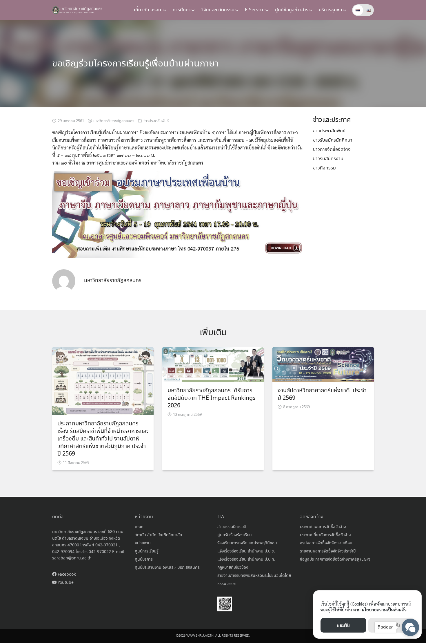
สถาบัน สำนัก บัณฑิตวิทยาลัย (158, 535)
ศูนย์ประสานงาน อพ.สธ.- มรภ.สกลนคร (167, 567)
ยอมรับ (343, 625)
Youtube (65, 583)
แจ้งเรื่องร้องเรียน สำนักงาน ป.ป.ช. (246, 551)
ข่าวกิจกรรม (324, 168)
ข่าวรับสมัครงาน (328, 159)
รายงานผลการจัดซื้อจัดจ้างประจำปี (328, 551)
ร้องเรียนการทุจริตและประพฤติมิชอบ (247, 543)
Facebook (66, 574)
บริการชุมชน (330, 10)
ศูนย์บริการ (144, 559)
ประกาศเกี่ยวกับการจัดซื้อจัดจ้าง (325, 535)
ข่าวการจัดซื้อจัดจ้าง (332, 149)
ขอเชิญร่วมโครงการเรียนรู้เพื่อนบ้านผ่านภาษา (135, 64)
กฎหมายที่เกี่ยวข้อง (232, 567)
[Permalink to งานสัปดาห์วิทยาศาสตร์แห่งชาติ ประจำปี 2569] (323, 364)
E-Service (255, 10)
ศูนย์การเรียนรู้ (147, 551)
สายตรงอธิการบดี (231, 527)
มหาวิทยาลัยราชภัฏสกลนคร (113, 121)
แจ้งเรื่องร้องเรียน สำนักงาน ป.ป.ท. (246, 559)
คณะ (139, 527)
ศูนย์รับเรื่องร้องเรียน (234, 535)
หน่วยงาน (143, 543)
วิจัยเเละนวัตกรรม (217, 10)
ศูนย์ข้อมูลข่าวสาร (291, 10)
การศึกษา (182, 10)
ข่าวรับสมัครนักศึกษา (332, 140)
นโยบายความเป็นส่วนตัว (384, 609)
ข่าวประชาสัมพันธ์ (156, 121)
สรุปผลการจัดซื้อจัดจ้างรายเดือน (326, 543)
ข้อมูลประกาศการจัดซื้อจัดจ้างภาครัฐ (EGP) (335, 559)
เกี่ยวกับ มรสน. (148, 10)
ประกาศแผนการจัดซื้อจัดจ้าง (323, 527)
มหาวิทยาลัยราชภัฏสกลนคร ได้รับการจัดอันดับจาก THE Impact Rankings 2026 (212, 398)
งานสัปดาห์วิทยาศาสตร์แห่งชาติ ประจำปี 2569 (322, 394)
